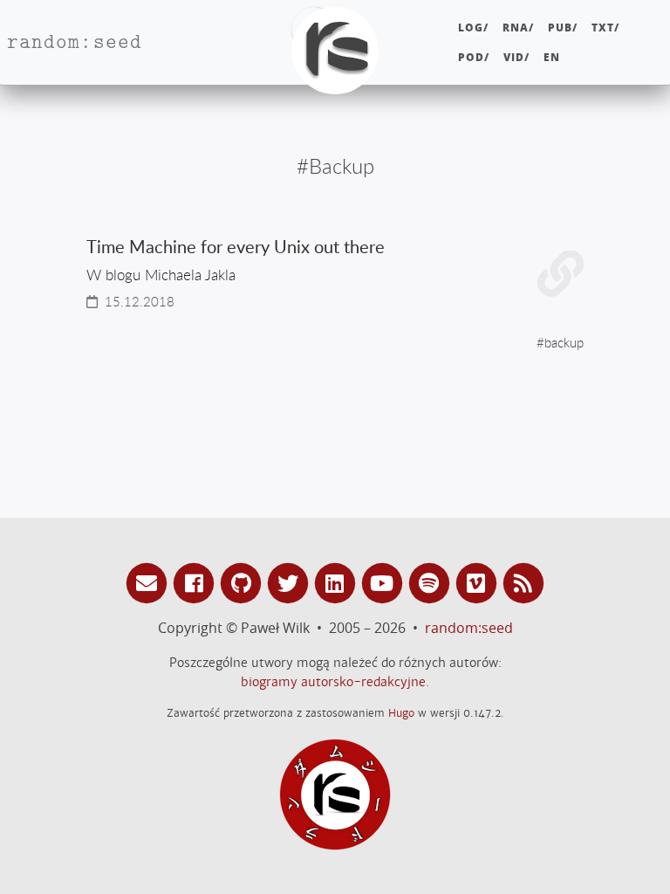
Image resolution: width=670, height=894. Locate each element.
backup (564, 342)
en (552, 57)
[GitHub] (243, 582)
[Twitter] (290, 582)
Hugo (401, 712)
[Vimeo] (478, 582)
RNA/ (518, 27)
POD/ (473, 57)
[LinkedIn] (337, 582)
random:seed (469, 627)
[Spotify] (431, 582)
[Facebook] (196, 582)
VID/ (516, 57)
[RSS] (523, 582)
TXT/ (605, 27)
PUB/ (563, 27)
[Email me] (149, 582)
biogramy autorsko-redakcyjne (333, 682)
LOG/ (473, 27)
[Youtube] (384, 582)
